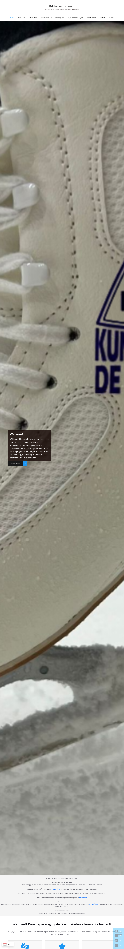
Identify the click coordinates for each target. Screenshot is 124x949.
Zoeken (111, 18)
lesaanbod (56, 889)
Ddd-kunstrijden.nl (62, 6)
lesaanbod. (83, 897)
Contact (102, 18)
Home (12, 18)
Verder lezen (15, 463)
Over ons (21, 18)
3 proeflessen (94, 904)
